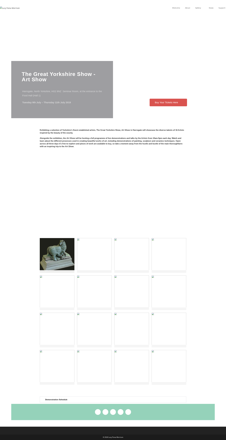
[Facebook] (98, 412)
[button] (113, 399)
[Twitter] (105, 412)
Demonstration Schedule (56, 400)
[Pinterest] (120, 412)
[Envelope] (128, 412)
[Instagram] (113, 412)
